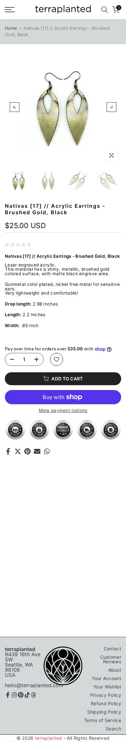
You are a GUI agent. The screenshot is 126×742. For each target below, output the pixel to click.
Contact (112, 648)
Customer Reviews (110, 659)
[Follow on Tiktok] (27, 695)
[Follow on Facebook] (8, 695)
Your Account (106, 678)
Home (11, 28)
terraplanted (48, 738)
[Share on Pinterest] (27, 451)
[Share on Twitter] (18, 451)
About (114, 670)
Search (113, 728)
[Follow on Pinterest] (21, 695)
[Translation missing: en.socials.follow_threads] (34, 695)
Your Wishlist (107, 686)
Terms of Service (102, 720)
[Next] (111, 107)
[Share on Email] (37, 451)
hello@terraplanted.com (34, 685)
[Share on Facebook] (8, 451)
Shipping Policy (104, 712)
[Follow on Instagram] (14, 695)
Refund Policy (106, 703)
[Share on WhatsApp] (47, 451)
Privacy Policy (105, 695)
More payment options (63, 410)
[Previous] (14, 107)
